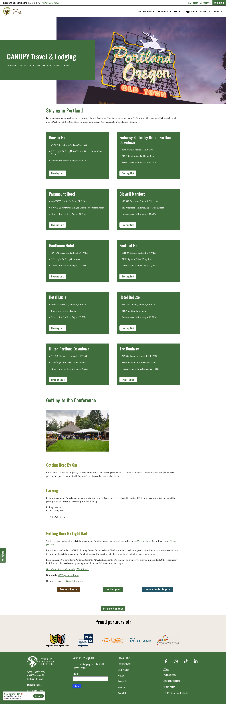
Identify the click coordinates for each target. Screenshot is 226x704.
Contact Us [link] (217, 11)
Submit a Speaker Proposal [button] (157, 589)
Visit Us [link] (177, 11)
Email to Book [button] (58, 379)
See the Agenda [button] (113, 589)
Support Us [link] (190, 11)
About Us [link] (203, 11)
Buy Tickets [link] (193, 2)
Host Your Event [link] (145, 11)
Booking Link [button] (57, 173)
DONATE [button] (220, 2)
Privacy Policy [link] (169, 686)
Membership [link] (205, 2)
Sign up (77, 686)
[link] (13, 11)
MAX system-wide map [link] (68, 575)
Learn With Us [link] (163, 11)
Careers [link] (166, 669)
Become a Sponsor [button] (69, 589)
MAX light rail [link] (143, 541)
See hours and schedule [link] (50, 2)
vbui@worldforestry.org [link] (74, 581)
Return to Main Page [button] (113, 608)
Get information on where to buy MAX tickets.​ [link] (67, 569)
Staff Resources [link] (169, 675)
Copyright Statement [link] (171, 680)
